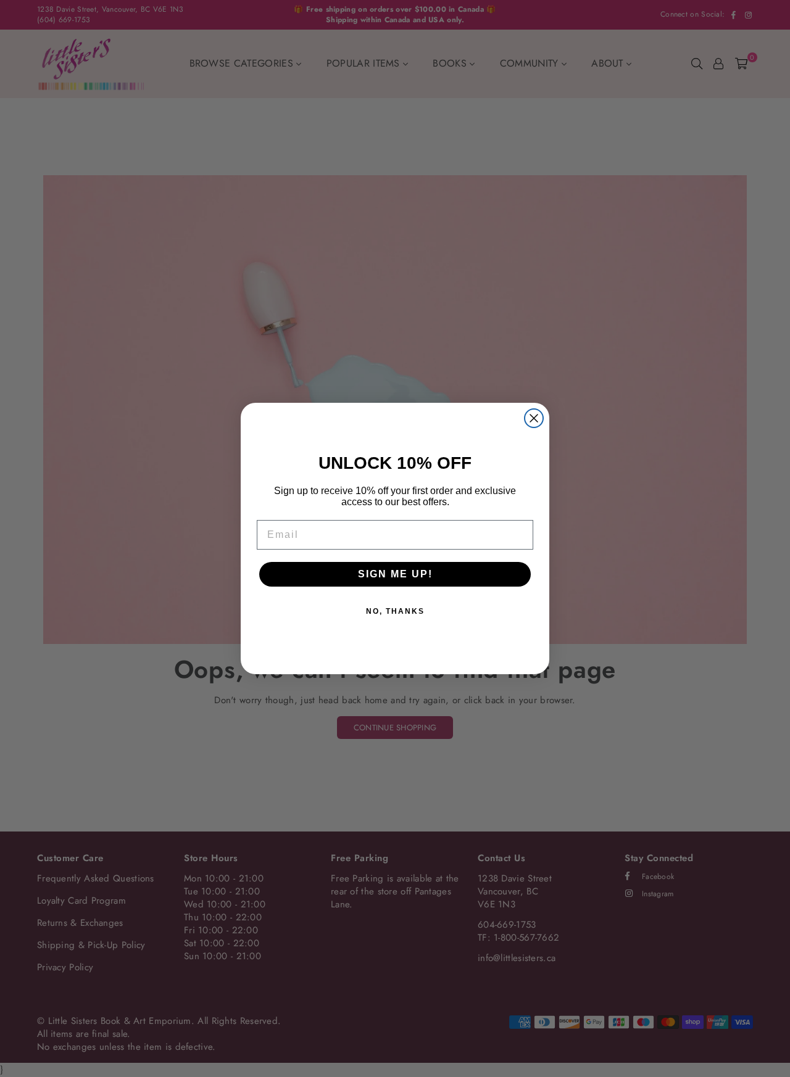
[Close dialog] (534, 418)
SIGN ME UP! (395, 574)
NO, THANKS (395, 611)
